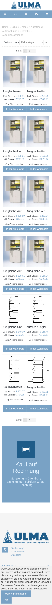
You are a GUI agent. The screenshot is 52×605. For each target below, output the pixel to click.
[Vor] (34, 51)
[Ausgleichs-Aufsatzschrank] (14, 72)
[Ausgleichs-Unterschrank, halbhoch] (37, 72)
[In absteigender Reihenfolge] (46, 42)
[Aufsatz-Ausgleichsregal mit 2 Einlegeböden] (37, 309)
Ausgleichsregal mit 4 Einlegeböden (25, 386)
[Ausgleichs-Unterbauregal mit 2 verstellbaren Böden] (14, 309)
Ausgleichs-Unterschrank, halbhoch (25, 151)
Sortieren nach (11, 42)
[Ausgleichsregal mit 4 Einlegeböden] (14, 369)
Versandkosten (16, 104)
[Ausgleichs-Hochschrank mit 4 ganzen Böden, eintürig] (37, 369)
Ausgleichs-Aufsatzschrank (20, 91)
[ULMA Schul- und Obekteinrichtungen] (26, 5)
